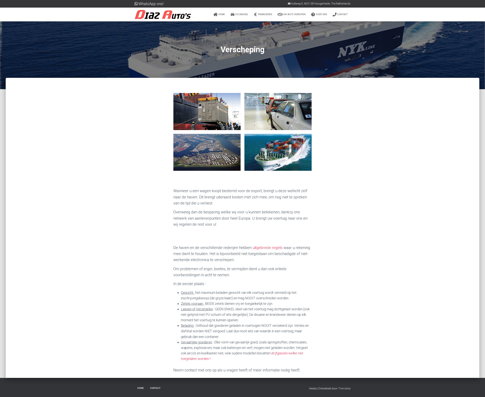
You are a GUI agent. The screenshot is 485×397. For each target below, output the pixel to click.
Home (221, 14)
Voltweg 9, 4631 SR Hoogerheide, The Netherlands (320, 3)
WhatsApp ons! (150, 4)
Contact (342, 14)
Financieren (265, 14)
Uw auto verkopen (294, 14)
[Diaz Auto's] (163, 14)
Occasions (241, 14)
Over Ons (321, 14)
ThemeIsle (344, 388)
